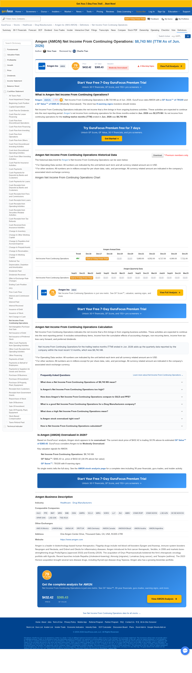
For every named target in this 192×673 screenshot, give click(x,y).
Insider (70, 30)
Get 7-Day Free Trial (135, 19)
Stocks (17, 25)
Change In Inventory (17, 231)
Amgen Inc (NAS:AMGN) (66, 25)
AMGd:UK (69, 528)
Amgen (38, 100)
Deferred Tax (14, 261)
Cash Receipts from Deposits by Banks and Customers (18, 187)
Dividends (11, 76)
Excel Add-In (141, 627)
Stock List (30, 627)
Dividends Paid (15, 271)
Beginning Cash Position (19, 103)
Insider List (48, 627)
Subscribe (141, 11)
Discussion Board (120, 627)
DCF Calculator (105, 627)
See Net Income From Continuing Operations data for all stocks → (112, 613)
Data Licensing (124, 11)
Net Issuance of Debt (17, 333)
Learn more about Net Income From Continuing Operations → (158, 375)
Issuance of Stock (16, 313)
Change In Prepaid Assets (19, 247)
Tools (89, 11)
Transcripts (104, 30)
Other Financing (15, 355)
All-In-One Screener (148, 622)
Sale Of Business (16, 403)
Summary (7, 30)
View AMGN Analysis (162, 599)
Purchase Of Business (18, 375)
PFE (45, 513)
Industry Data (91, 627)
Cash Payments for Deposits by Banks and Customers (18, 175)
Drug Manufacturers (43, 25)
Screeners (31, 11)
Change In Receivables (18, 251)
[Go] (188, 36)
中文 (137, 622)
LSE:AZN (164, 513)
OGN (74, 513)
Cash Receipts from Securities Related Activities (17, 212)
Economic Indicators (75, 627)
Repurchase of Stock (17, 399)
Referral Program (96, 622)
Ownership (144, 30)
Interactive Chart (82, 30)
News (79, 11)
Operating (155, 30)
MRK (60, 513)
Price (9, 70)
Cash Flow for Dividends (19, 111)
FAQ (122, 622)
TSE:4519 (64, 518)
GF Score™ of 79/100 (172, 100)
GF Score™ (46, 463)
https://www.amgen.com (71, 539)
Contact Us (129, 622)
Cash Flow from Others (18, 140)
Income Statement (14, 81)
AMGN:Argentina (156, 528)
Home (18, 11)
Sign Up (161, 11)
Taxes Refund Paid (16, 422)
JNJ (120, 513)
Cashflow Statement (15, 91)
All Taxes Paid (15, 96)
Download (157, 155)
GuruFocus (6, 25)
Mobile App (82, 622)
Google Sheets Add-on (156, 627)
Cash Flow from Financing (19, 127)
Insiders (56, 11)
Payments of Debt (16, 359)
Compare (122, 30)
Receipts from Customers (19, 389)
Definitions (84, 25)
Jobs (49, 622)
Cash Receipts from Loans (20, 200)
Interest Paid (14, 302)
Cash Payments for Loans (19, 181)
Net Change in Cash (17, 317)
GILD (38, 513)
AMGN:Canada (109, 528)
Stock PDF (132, 30)
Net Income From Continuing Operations (110, 25)
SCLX (90, 513)
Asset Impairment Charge (19, 99)
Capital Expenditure (17, 107)
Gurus (44, 11)
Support (186, 11)
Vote (173, 30)
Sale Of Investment (16, 406)
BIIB (67, 513)
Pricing (100, 11)
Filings (94, 30)
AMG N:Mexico (42, 528)
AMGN (53, 100)
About (43, 622)
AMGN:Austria (140, 528)
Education (173, 11)
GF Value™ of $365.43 (48, 104)
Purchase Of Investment (18, 379)
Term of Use (58, 622)
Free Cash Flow (15, 292)
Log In (152, 11)
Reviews (110, 11)
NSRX (106, 513)
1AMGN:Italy (57, 528)
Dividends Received (17, 275)
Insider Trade (60, 627)
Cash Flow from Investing (19, 130)
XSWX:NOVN (151, 513)
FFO (10, 288)
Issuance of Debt (16, 309)
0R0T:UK (80, 528)
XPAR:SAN (40, 518)
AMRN (82, 513)
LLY (113, 513)
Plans (131, 627)
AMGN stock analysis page (92, 468)
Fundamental (12, 49)
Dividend (48, 30)
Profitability (11, 60)
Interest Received (16, 306)
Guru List (39, 627)
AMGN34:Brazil (124, 528)
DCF (40, 30)
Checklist (165, 30)
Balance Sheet (13, 86)
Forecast (32, 30)
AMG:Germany (93, 528)
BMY (53, 513)
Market (68, 11)
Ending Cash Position (18, 285)
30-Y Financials (20, 30)
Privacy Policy (70, 622)
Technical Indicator (14, 426)
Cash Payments (15, 169)
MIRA (98, 513)
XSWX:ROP (138, 513)
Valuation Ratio (13, 55)
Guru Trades (59, 30)
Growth (10, 65)
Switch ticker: (165, 36)
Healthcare (27, 25)
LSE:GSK (52, 518)
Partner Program (111, 622)
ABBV (127, 513)
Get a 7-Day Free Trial (97, 258)
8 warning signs (105, 104)
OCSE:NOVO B (177, 513)
